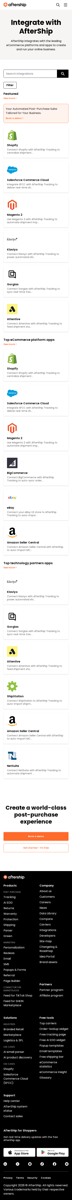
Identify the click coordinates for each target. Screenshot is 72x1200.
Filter (10, 85)
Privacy (8, 1177)
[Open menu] (66, 5)
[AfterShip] (15, 5)
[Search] (58, 5)
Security (32, 1177)
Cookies (46, 1177)
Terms (20, 1177)
